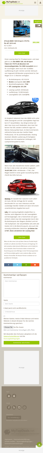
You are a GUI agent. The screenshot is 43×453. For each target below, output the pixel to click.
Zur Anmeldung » (14, 417)
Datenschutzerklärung (11, 336)
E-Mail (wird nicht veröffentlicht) (15, 308)
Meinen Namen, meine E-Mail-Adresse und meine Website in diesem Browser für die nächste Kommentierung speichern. (21, 321)
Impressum (8, 439)
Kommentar (8, 277)
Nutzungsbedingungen (12, 339)
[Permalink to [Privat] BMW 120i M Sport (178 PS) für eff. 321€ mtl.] (21, 28)
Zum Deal (21, 53)
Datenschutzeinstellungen (14, 443)
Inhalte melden (10, 441)
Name (6, 300)
